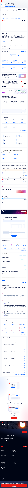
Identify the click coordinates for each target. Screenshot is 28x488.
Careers (13, 455)
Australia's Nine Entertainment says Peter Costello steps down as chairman (14, 305)
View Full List (5, 332)
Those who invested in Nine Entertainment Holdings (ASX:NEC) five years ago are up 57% (15, 312)
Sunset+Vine (21, 328)
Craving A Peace (13, 328)
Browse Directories (3, 467)
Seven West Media (4, 179)
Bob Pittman (25, 173)
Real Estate (11, 438)
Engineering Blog (14, 463)
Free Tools (2, 456)
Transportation (7, 438)
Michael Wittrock (25, 175)
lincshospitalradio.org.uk (22, 327)
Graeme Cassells (6, 60)
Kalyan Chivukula (25, 177)
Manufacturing (20, 435)
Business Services (13, 435)
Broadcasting (3, 18)
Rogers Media (5, 327)
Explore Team (5, 193)
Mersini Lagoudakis (16, 154)
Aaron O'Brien (17, 60)
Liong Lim (6, 135)
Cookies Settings (14, 486)
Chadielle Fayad (19, 142)
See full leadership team (23, 130)
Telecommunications (3, 438)
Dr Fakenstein (13, 327)
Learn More (3, 86)
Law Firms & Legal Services (8, 435)
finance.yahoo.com (7, 303)
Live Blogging (7, 18)
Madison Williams (6, 142)
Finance (17, 435)
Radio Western (5, 324)
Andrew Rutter (19, 135)
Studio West (13, 324)
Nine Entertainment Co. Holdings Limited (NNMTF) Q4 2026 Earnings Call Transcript (14, 288)
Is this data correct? (5, 41)
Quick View (6, 122)
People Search (3, 440)
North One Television (22, 324)
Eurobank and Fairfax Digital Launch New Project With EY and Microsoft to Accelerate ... (14, 293)
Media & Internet (12, 18)
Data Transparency (3, 462)
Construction (2, 435)
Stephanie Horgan (3, 154)
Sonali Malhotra (15, 158)
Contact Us (13, 456)
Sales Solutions (2, 450)
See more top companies (23, 334)
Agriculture (24, 435)
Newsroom (13, 462)
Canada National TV (6, 328)
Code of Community (3, 463)
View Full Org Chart (23, 51)
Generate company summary (21, 9)
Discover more (24, 211)
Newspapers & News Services (18, 18)
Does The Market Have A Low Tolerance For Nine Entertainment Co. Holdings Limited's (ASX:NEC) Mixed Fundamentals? (15, 300)
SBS (3, 177)
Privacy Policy (2, 478)
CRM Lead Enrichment (3, 455)
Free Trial (25, 446)
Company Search (8, 440)
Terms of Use (2, 479)
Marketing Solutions (3, 451)
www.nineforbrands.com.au (7, 13)
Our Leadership (14, 451)
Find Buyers (23, 112)
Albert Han (3, 158)
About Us (13, 450)
